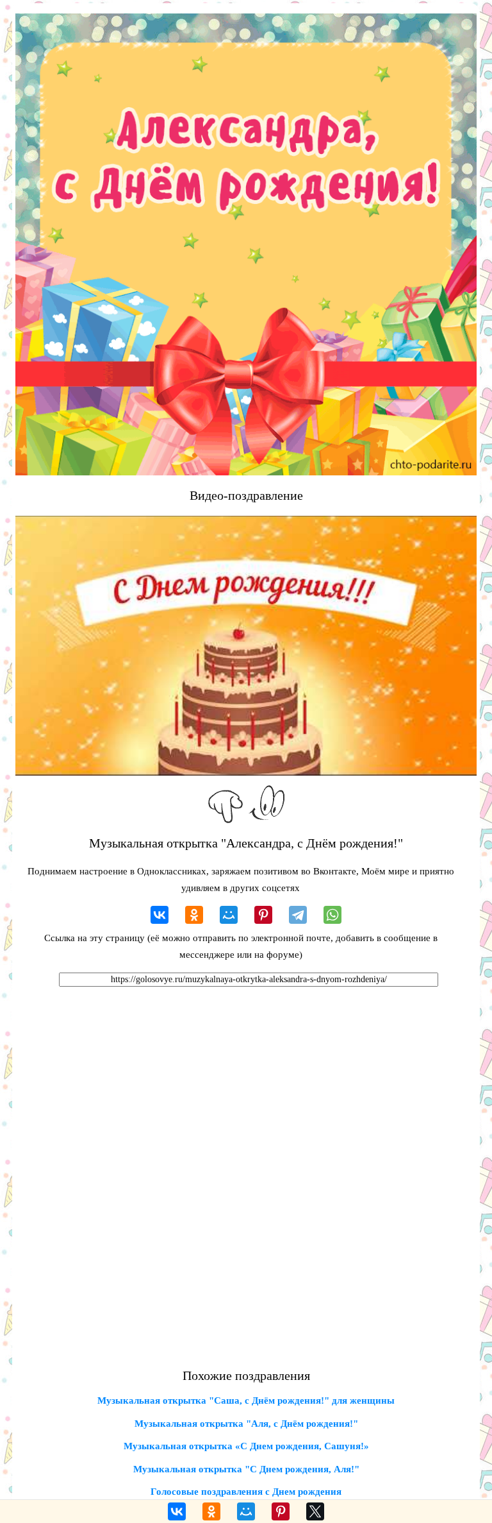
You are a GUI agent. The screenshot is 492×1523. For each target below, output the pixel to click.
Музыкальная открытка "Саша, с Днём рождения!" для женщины (246, 1400)
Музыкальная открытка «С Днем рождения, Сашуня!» (246, 1446)
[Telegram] (298, 915)
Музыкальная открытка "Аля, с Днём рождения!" (246, 1423)
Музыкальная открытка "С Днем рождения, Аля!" (246, 1469)
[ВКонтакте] (159, 915)
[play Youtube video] (246, 646)
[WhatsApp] (332, 915)
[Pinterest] (263, 915)
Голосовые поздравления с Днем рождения (246, 1491)
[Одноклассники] (194, 915)
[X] (315, 1511)
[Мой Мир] (229, 915)
